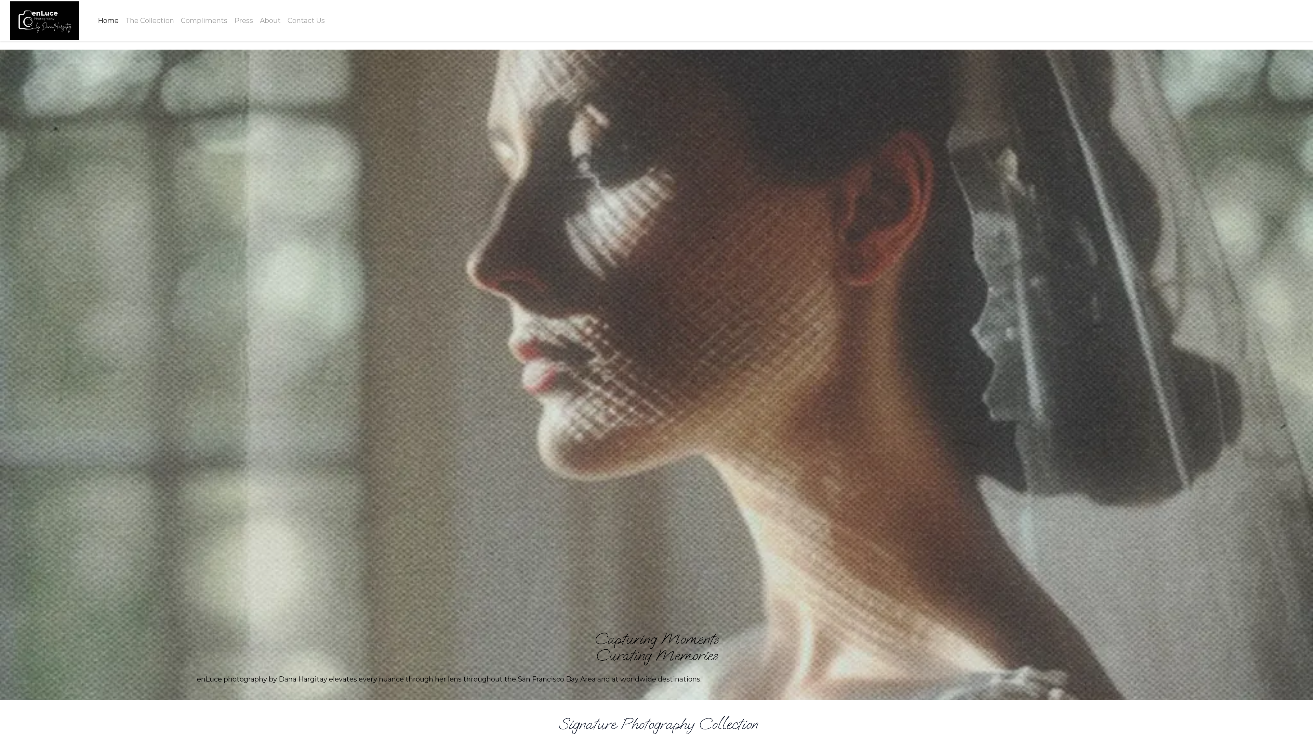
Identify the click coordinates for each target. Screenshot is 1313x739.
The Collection (149, 20)
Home (108, 20)
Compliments (204, 20)
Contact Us (306, 20)
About (270, 20)
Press (243, 20)
